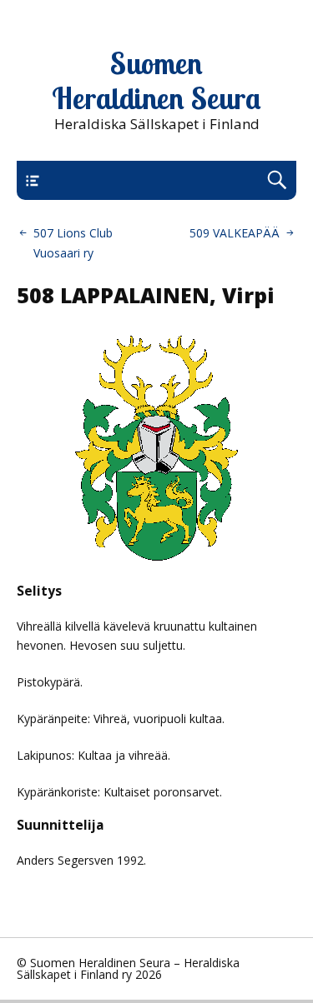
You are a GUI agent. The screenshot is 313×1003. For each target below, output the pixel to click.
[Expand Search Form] (276, 180)
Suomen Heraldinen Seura (156, 81)
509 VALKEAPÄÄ (234, 233)
